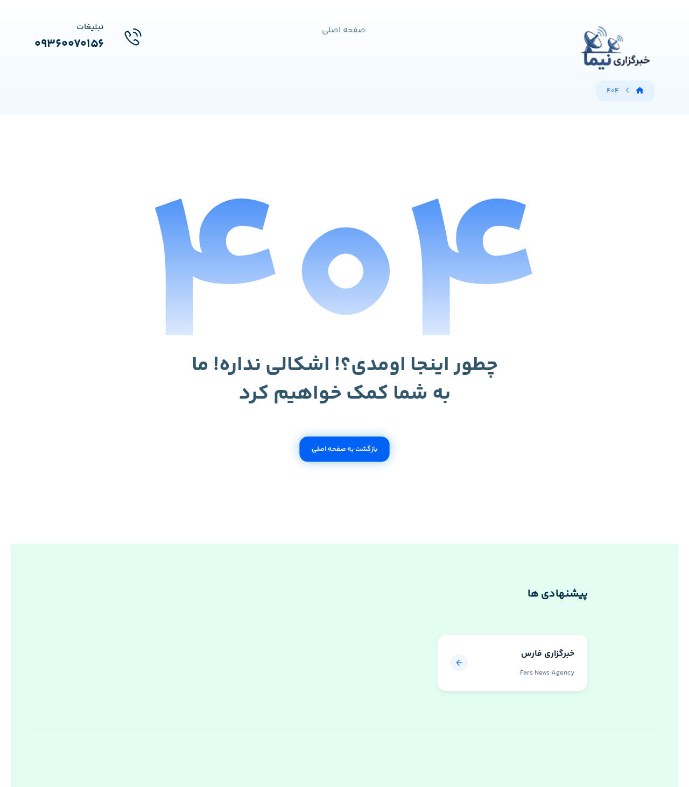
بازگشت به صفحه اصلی (344, 449)
